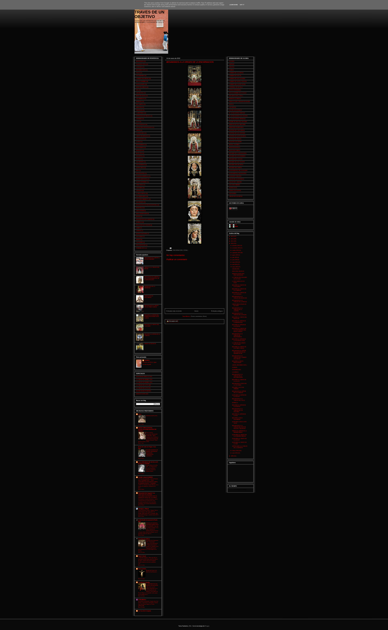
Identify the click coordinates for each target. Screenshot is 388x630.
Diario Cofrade (142, 556)
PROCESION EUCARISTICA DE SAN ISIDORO (152, 258)
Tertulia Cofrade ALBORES (145, 477)
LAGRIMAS (235, 372)
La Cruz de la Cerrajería (144, 611)
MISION (138, 239)
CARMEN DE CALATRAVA (236, 73)
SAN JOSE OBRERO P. (142, 199)
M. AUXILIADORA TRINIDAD (237, 118)
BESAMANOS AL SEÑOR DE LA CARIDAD (239, 392)
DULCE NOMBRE (141, 81)
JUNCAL (231, 104)
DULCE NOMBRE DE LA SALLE (237, 93)
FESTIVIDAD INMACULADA (144, 376)
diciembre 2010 (236, 245)
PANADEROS (139, 147)
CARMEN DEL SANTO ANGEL (237, 84)
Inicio (196, 311)
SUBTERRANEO (236, 369)
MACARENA (139, 104)
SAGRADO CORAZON (235, 176)
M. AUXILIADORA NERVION (237, 113)
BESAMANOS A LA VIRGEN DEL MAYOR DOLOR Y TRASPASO (239, 427)
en (241, 489)
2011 (232, 241)
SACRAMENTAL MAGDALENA (237, 173)
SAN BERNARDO (141, 196)
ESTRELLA (139, 222)
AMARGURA (139, 93)
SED (137, 170)
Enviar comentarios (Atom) (199, 316)
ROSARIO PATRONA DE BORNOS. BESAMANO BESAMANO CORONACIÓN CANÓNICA (152, 452)
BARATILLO (139, 208)
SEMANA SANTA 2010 (142, 394)
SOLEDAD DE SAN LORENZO (144, 219)
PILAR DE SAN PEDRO (235, 141)
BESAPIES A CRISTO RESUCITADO (237, 361)
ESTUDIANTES (140, 173)
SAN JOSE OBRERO (234, 185)
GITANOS (138, 190)
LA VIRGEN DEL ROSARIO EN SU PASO (239, 278)
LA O (137, 121)
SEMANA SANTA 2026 (152, 415)
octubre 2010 (235, 250)
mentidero (147, 360)
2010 (232, 243)
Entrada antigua (217, 311)
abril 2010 (234, 264)
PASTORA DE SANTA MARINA (237, 136)
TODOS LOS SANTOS (235, 190)
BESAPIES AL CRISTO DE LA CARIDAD (239, 289)
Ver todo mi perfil (146, 364)
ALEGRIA (231, 61)
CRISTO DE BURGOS (142, 136)
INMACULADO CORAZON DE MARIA (239, 101)
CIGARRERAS (140, 98)
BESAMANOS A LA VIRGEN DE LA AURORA (237, 309)
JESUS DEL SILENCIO (238, 271)
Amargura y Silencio (143, 508)
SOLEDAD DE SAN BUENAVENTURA (146, 205)
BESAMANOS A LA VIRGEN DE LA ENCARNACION (237, 376)
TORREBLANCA (140, 248)
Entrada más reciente (174, 311)
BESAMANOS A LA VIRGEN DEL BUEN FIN (239, 297)
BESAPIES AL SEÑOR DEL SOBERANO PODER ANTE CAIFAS (151, 316)
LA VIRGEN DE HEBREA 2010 (144, 379)
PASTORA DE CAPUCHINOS (237, 130)
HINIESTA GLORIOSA (235, 98)
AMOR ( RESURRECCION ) (239, 365)
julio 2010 (234, 257)
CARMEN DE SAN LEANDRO (237, 78)
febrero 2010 (235, 450)
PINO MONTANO (141, 245)
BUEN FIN (139, 153)
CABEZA (231, 70)
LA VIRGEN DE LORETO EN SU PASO (239, 343)
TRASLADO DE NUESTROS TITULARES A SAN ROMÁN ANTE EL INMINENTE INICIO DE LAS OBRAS (147, 496)
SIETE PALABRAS (141, 87)
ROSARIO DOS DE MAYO (236, 164)
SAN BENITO (139, 162)
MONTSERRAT (140, 144)
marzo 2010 (235, 266)
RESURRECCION (140, 70)
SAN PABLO (139, 236)
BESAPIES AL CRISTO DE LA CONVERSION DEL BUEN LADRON (239, 330)
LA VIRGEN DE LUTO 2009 (143, 385)
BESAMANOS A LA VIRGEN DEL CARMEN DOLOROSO (239, 357)
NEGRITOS (139, 156)
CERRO (138, 228)
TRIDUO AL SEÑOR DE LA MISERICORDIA (239, 431)
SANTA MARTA (140, 84)
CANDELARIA (140, 133)
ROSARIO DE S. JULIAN (235, 159)
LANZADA (139, 67)
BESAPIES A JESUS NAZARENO (237, 418)
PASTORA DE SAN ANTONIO (237, 133)
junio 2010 (235, 259)
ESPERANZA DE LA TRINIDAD (149, 287)
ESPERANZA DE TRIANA (143, 116)
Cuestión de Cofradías (144, 582)
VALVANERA (232, 193)
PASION (138, 159)
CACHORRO (139, 242)
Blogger (207, 626)
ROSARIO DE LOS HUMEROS (237, 156)
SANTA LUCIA (233, 187)
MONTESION (139, 61)
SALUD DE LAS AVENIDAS (236, 179)
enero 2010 (235, 453)
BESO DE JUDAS (140, 96)
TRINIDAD (139, 110)
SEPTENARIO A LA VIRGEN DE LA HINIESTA (239, 446)
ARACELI (231, 67)
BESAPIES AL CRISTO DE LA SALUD (239, 380)
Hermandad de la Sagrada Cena (146, 493)
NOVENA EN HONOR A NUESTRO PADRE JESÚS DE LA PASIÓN (152, 524)
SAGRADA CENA (141, 64)
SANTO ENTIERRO (141, 182)
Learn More (233, 4)
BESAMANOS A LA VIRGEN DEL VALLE (238, 399)
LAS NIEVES (232, 107)
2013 (232, 236)
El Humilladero (142, 599)
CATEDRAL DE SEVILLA (236, 87)
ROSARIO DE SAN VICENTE (237, 162)
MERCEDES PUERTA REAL (236, 127)
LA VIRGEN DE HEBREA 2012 (144, 382)
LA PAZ (138, 141)
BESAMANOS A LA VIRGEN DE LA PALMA (239, 314)
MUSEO (138, 216)
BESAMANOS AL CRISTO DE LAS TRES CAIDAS (151, 306)
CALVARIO (139, 187)
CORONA (138, 230)
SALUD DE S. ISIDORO (235, 182)
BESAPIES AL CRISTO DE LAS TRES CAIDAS (239, 347)
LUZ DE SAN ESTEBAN (235, 110)
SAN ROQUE (139, 202)
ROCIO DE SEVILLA (234, 147)
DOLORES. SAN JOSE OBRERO (238, 388)
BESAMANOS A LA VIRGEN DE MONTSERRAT (237, 335)
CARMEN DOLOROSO (142, 78)
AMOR (138, 130)
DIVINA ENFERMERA (235, 90)
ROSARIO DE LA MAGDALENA (238, 153)
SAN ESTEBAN (140, 164)
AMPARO (231, 64)
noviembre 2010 (236, 248)
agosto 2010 (235, 255)
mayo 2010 (235, 262)
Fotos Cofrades (142, 568)
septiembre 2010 (236, 252)
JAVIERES (139, 118)
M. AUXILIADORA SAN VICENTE (238, 116)
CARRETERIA (140, 113)
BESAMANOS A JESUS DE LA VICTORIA (239, 384)
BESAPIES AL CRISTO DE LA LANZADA (239, 293)
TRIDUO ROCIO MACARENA (148, 296)
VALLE (138, 73)
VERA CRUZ (139, 185)
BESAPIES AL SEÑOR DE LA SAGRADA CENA (239, 339)
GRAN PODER (140, 210)
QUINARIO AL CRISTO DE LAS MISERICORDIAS (239, 435)
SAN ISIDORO (140, 75)
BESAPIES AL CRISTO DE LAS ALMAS (239, 285)
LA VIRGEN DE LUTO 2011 (143, 388)
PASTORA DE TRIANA (235, 139)
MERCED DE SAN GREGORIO (237, 124)
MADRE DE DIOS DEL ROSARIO (238, 121)
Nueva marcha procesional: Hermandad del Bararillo (151, 434)
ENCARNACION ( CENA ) (180, 250)
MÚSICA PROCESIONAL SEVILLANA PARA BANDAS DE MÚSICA (147, 429)
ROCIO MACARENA (234, 150)
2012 (232, 238)
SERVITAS (139, 107)
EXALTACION (140, 139)
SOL (137, 90)
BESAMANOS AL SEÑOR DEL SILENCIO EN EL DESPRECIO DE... (239, 352)
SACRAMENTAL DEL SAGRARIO (238, 170)
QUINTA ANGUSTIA (141, 233)
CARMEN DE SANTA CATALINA (238, 81)
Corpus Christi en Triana (144, 510)
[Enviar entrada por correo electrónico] (170, 248)
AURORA (234, 367)
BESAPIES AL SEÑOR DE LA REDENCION (239, 321)
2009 (232, 456)
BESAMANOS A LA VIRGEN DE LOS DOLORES (237, 410)
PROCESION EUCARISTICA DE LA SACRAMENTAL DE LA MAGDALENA (152, 278)
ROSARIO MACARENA (235, 167)
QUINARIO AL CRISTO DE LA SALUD (239, 439)
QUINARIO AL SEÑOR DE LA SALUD (239, 395)
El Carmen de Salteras (144, 539)
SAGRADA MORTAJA (142, 176)
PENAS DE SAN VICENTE (143, 225)
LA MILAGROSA (140, 193)
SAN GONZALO (140, 124)
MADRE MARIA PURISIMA (143, 391)
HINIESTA (139, 101)
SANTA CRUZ (140, 167)
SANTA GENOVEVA (141, 179)
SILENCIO (139, 150)
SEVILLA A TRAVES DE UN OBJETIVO (149, 12)
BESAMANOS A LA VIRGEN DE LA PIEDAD (239, 301)
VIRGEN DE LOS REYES (235, 196)
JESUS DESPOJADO (141, 213)
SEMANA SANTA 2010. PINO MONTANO (238, 274)
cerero (139, 414)
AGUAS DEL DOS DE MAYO (144, 127)
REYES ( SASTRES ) (234, 144)
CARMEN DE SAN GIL (235, 75)
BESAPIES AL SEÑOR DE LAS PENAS (239, 325)
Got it (242, 4)
